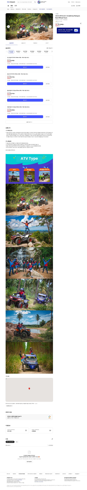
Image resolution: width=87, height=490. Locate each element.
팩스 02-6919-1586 (38, 479)
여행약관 (40, 473)
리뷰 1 (47, 43)
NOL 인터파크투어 (10, 441)
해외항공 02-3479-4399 (39, 480)
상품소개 (23, 43)
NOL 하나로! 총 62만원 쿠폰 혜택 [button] (25, 2)
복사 (36, 403)
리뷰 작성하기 (29, 461)
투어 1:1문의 (36, 481)
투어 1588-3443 (37, 478)
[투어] (12, 5)
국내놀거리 (35, 9)
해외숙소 (12, 9)
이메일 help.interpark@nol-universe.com (48, 479)
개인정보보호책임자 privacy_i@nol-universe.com (72, 480)
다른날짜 (50, 48)
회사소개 (8, 473)
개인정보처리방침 (22, 473)
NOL (17, 441)
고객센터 (69, 473)
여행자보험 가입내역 (48, 473)
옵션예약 (12, 43)
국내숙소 (29, 9)
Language (77, 473)
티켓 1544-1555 (43, 478)
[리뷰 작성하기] (52, 439)
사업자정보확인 (19, 479)
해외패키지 (18, 9)
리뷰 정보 (61, 21)
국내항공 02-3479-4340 (47, 480)
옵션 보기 (25, 67)
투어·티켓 (24, 9)
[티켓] (16, 5)
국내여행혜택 (49, 9)
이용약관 (14, 473)
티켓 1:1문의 (41, 481)
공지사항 (64, 473)
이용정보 (35, 43)
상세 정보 (48, 67)
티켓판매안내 (57, 473)
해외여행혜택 (42, 9)
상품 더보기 (28, 122)
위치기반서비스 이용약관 (32, 473)
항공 (8, 9)
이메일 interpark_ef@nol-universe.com (70, 479)
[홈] (8, 5)
